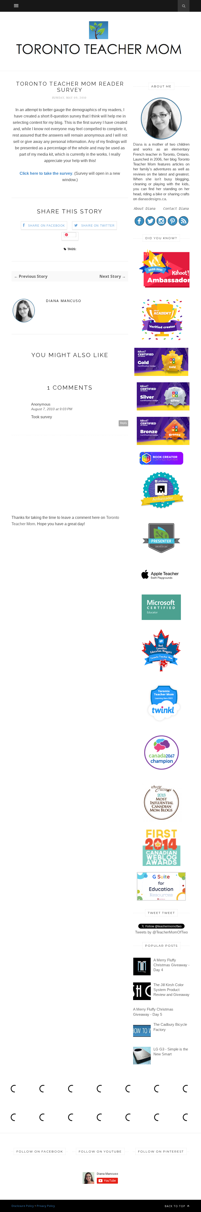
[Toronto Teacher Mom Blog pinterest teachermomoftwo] (172, 224)
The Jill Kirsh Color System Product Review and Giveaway (171, 990)
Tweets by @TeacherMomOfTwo (161, 932)
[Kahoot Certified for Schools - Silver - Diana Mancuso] (164, 409)
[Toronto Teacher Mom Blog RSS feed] (183, 224)
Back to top (175, 1206)
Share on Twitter (98, 225)
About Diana (144, 208)
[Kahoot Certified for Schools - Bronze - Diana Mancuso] (164, 444)
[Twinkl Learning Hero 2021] (164, 725)
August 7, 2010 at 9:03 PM (51, 409)
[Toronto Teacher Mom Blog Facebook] (139, 224)
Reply (123, 423)
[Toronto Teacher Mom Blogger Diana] (161, 139)
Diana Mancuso (63, 301)
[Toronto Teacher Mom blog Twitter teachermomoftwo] (150, 224)
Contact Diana (176, 208)
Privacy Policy (46, 1206)
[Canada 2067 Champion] (161, 771)
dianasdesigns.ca (152, 199)
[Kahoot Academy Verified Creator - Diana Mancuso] (167, 286)
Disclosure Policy (23, 1206)
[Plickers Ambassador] (162, 508)
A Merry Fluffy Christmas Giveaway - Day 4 (171, 965)
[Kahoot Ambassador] (162, 340)
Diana (137, 144)
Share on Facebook (46, 225)
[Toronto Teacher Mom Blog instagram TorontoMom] (161, 224)
